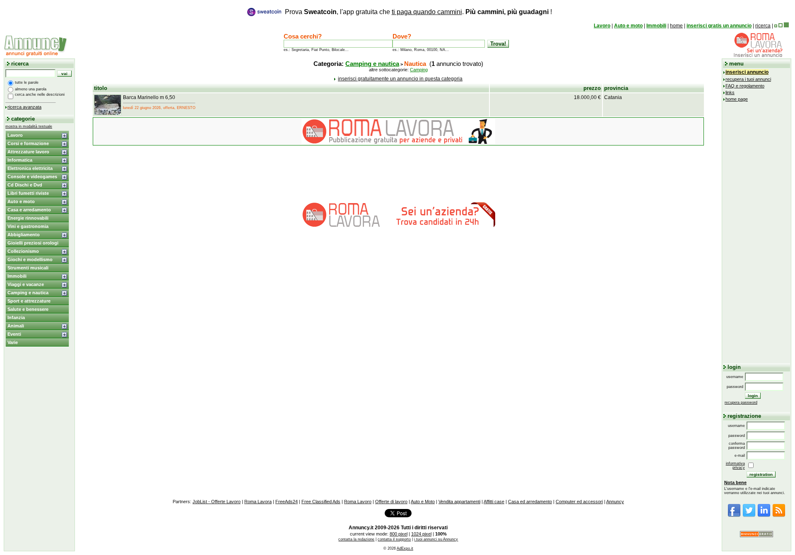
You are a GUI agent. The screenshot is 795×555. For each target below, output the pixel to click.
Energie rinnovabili (27, 218)
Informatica (19, 160)
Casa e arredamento (29, 209)
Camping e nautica (27, 292)
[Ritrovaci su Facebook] (734, 516)
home (676, 26)
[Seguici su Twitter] (749, 516)
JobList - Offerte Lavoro (217, 501)
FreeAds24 (286, 501)
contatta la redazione (356, 539)
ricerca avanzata (24, 106)
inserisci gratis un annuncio (719, 26)
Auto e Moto (423, 501)
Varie (12, 342)
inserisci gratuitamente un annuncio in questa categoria (400, 79)
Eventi (14, 334)
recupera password (741, 402)
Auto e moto (628, 26)
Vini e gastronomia (27, 226)
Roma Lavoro (357, 501)
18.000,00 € (587, 97)
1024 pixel (421, 533)
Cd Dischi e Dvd (24, 184)
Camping (419, 69)
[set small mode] (775, 26)
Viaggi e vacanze (25, 284)
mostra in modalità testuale (28, 126)
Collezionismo (23, 251)
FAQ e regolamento (744, 85)
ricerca (763, 26)
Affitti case (494, 501)
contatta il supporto (394, 539)
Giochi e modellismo (30, 259)
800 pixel (398, 533)
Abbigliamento (23, 234)
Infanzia (16, 317)
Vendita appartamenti (459, 501)
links (730, 92)
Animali (15, 325)
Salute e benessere (27, 309)
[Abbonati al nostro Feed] (778, 516)
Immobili (656, 26)
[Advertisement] (756, 231)
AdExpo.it (405, 548)
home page (736, 99)
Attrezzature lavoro (28, 151)
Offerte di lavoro (391, 501)
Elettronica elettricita (30, 168)
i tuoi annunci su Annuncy (436, 539)
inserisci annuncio (746, 72)
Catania (613, 97)
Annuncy (615, 501)
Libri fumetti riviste (28, 193)
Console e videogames (32, 176)
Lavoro (602, 26)
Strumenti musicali (27, 267)
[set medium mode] (780, 26)
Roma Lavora (258, 501)
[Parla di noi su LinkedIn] (764, 516)
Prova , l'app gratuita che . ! (418, 11)
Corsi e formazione (28, 143)
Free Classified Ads (320, 501)
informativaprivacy (735, 465)
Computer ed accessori (579, 501)
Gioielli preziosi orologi (32, 242)
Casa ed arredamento (530, 501)
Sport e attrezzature (29, 300)
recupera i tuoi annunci (748, 79)
